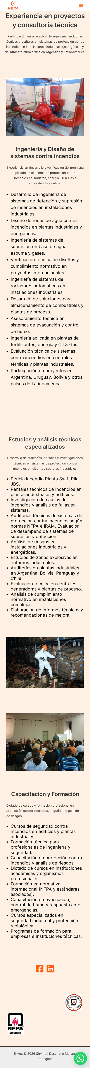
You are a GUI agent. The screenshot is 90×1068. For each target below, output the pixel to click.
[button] (80, 1058)
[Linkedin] (50, 969)
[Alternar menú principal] (81, 5)
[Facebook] (40, 969)
